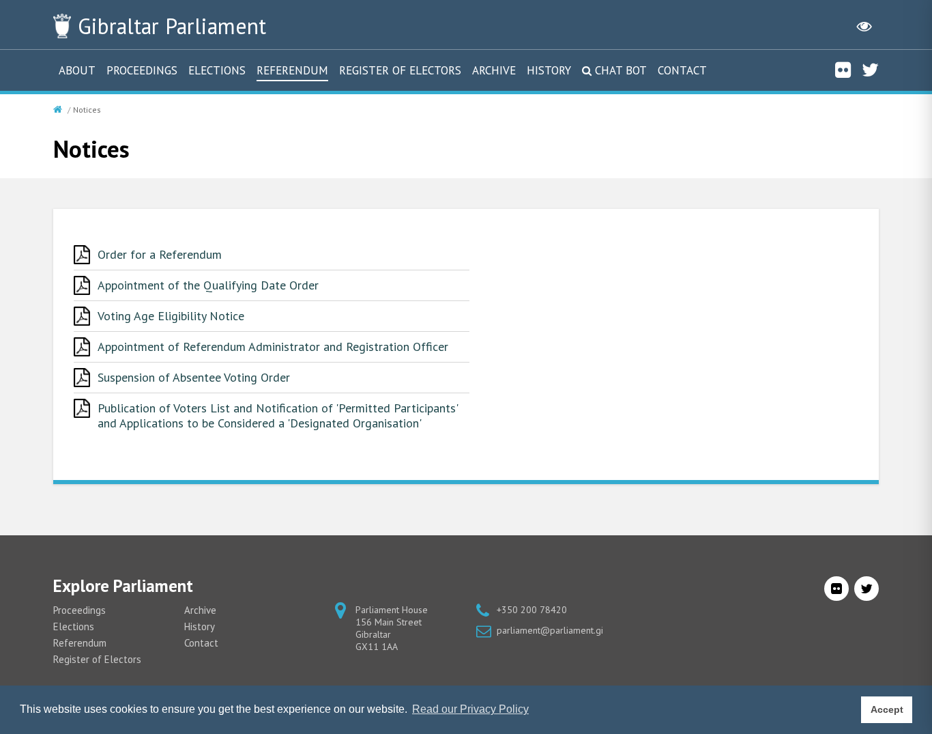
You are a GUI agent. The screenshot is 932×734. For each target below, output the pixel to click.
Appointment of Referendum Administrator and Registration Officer (273, 346)
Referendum (292, 70)
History (549, 70)
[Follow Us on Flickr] (843, 69)
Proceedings (141, 70)
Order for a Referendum (160, 254)
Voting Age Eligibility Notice (171, 316)
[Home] (59, 109)
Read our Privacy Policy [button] (470, 709)
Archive (494, 70)
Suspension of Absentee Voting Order (194, 377)
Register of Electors (400, 70)
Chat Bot (621, 70)
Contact (682, 70)
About (77, 70)
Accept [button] (887, 709)
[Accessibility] (864, 26)
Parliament (172, 26)
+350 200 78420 (532, 610)
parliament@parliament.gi (550, 630)
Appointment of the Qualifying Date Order (208, 285)
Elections (217, 70)
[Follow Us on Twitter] (870, 69)
